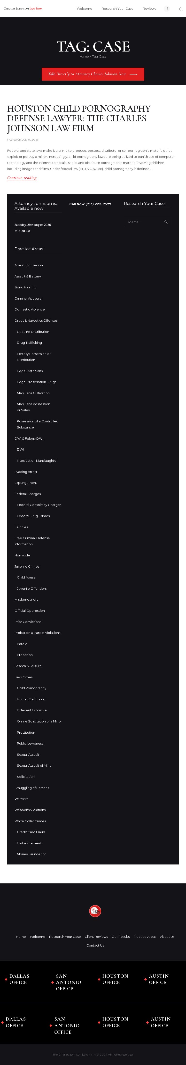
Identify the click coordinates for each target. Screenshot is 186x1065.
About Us (167, 937)
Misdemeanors (26, 599)
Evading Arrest (26, 472)
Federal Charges (28, 494)
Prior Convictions (28, 622)
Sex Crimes (23, 677)
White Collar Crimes (30, 821)
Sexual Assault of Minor (35, 765)
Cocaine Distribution (33, 332)
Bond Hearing (26, 287)
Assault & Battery (28, 276)
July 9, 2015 (30, 139)
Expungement (26, 483)
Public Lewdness (30, 743)
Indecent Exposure (32, 710)
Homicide (22, 555)
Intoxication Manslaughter (37, 460)
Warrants (21, 799)
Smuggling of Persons (32, 788)
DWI (20, 449)
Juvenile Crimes (27, 566)
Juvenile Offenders (31, 588)
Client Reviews (96, 937)
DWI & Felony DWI (29, 438)
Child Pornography (31, 688)
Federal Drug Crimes (33, 516)
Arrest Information (29, 265)
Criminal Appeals (28, 298)
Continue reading (22, 178)
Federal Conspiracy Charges (39, 505)
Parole (22, 644)
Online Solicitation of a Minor (39, 721)
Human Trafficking (31, 699)
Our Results (121, 937)
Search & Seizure (28, 666)
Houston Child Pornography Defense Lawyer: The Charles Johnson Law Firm (79, 119)
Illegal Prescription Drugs (36, 382)
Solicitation (26, 777)
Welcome (37, 937)
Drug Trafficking (29, 342)
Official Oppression (30, 610)
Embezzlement (29, 843)
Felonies (21, 527)
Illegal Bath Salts (30, 371)
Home (84, 56)
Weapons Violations (30, 810)
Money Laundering (31, 854)
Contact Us (95, 945)
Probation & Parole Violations (37, 633)
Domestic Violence (30, 309)
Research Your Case (65, 937)
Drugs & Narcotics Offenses (36, 320)
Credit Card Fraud (31, 832)
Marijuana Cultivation (33, 393)
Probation (25, 655)
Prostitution (26, 732)
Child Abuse (26, 577)
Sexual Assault (28, 754)
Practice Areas (144, 937)
